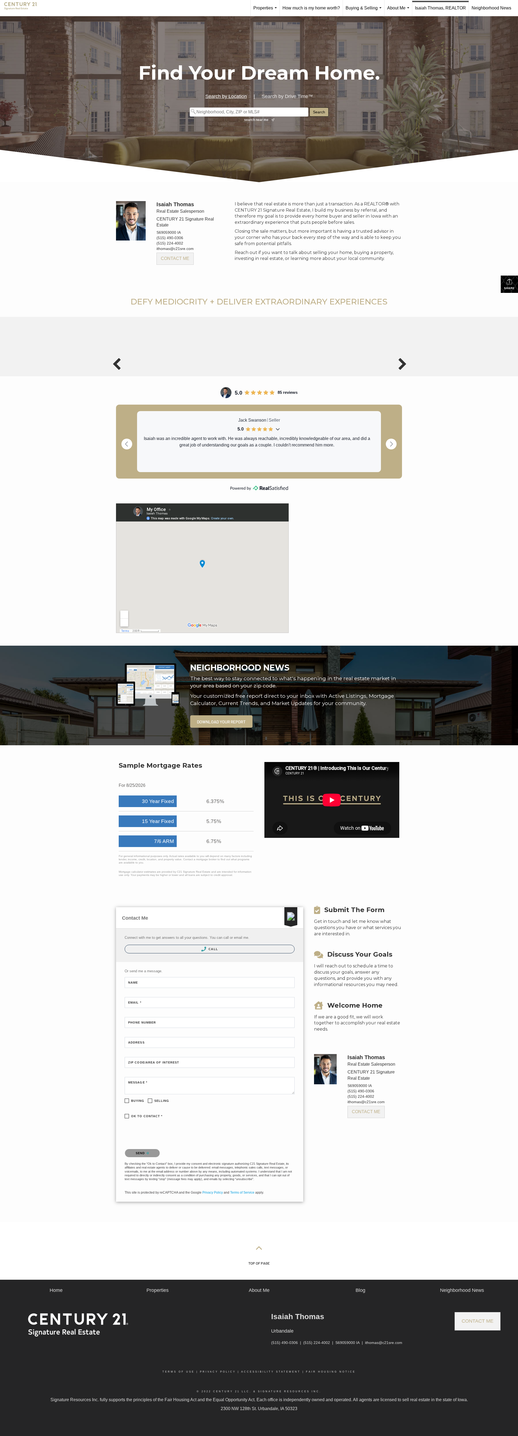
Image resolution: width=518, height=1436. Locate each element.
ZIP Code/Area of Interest (153, 1062)
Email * (134, 1002)
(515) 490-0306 (169, 238)
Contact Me (175, 258)
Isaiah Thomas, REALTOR (440, 8)
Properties (266, 11)
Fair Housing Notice (331, 1371)
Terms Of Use (178, 1371)
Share (509, 288)
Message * (137, 1082)
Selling (161, 1100)
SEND (141, 1153)
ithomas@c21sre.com (175, 248)
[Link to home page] (23, 8)
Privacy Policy (212, 1192)
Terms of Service (242, 1192)
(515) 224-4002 (169, 243)
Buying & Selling (365, 11)
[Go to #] (259, 1247)
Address (136, 1042)
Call (212, 949)
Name (133, 982)
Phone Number (142, 1022)
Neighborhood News (491, 8)
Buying (138, 1100)
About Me (399, 11)
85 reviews (288, 392)
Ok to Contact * (147, 1116)
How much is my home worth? (311, 8)
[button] (221, 721)
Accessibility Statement (271, 1371)
